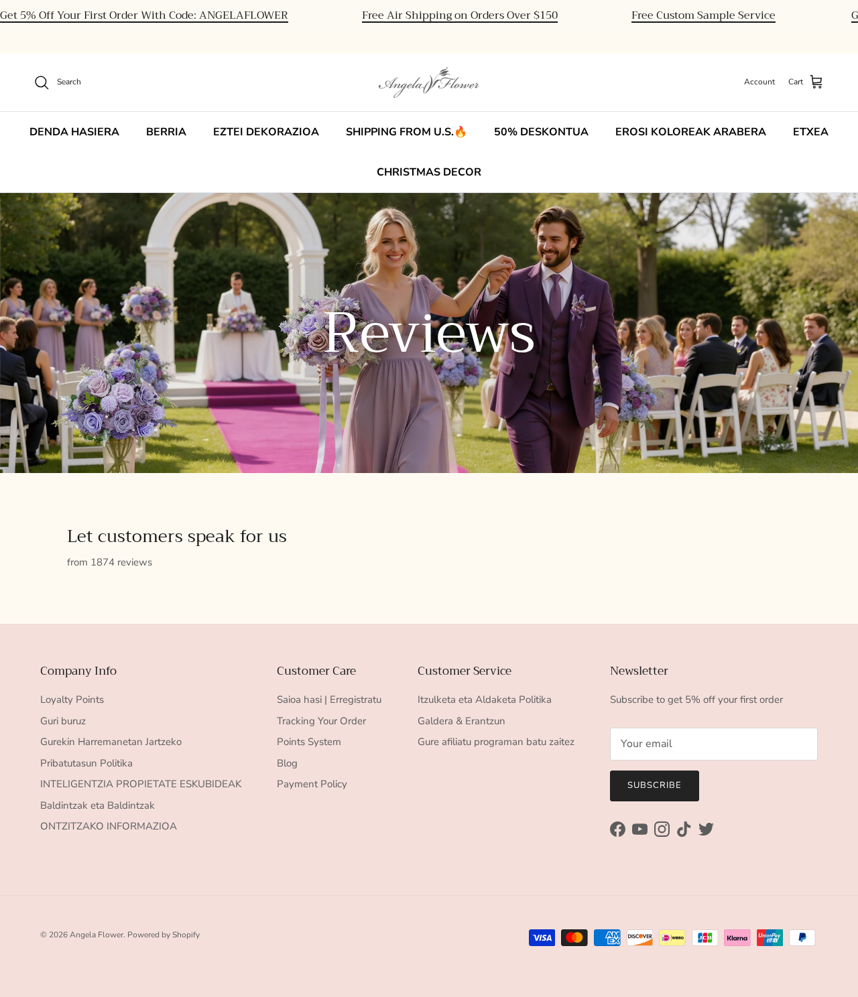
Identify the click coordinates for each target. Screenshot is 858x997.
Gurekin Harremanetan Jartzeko (111, 741)
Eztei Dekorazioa (266, 132)
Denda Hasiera (74, 132)
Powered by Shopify (163, 934)
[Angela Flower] (429, 82)
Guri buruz (63, 721)
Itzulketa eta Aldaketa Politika (485, 699)
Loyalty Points (72, 699)
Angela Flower (96, 934)
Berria (166, 132)
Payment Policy (312, 784)
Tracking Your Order (321, 721)
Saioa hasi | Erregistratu (329, 699)
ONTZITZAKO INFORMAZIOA (108, 826)
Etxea (811, 132)
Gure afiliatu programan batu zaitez (496, 741)
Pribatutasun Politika (86, 763)
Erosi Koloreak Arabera (690, 132)
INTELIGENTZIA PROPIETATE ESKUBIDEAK (140, 784)
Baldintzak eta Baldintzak (97, 805)
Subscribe (654, 785)
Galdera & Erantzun (461, 721)
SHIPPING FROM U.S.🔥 (406, 132)
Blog (287, 763)
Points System (309, 741)
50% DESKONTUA (541, 132)
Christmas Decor (429, 172)
